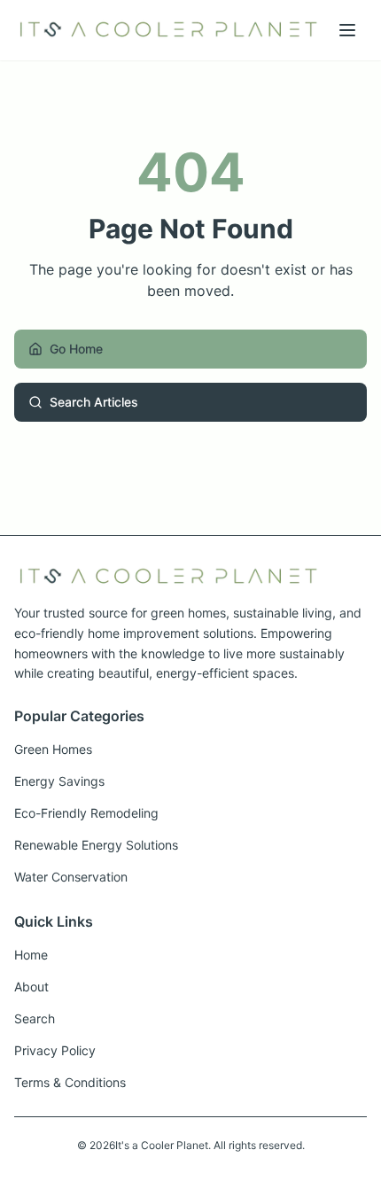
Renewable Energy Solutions (96, 844)
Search (34, 1018)
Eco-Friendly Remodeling (86, 812)
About (31, 986)
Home (31, 954)
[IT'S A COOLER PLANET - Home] (168, 30)
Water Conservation (71, 876)
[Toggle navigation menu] (347, 30)
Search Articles (94, 401)
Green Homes (53, 749)
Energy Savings (59, 781)
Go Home (76, 348)
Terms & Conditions (70, 1082)
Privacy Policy (55, 1050)
